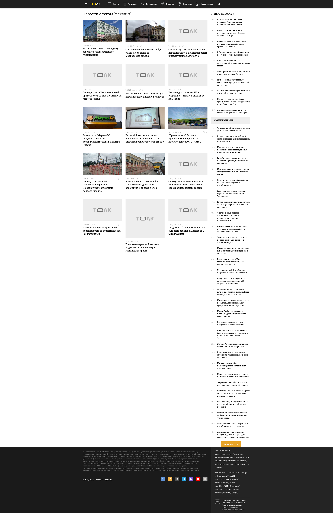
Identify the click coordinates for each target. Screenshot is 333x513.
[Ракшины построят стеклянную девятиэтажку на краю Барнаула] (145, 75)
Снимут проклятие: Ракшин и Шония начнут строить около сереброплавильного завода (186, 184)
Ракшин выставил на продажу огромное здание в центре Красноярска (100, 51)
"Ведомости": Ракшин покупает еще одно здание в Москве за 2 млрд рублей (186, 230)
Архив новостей (231, 444)
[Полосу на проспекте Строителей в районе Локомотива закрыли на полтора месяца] (102, 164)
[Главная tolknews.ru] (95, 4)
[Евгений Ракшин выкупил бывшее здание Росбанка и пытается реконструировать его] (145, 118)
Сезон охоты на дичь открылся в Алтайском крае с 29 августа (232, 424)
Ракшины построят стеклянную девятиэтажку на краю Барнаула (145, 95)
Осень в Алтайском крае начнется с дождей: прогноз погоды (233, 92)
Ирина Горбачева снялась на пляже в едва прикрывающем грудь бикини (231, 314)
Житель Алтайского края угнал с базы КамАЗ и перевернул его (232, 345)
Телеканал (132, 4)
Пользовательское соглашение (233, 503)
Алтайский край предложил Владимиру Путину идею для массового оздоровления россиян (233, 434)
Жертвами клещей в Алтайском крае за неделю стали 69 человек (232, 383)
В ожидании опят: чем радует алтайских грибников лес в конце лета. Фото (233, 355)
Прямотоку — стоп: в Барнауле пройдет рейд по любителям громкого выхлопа (231, 44)
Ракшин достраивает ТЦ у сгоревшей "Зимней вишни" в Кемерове (186, 95)
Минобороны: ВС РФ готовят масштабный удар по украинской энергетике (233, 82)
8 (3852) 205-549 (225, 489)
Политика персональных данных (234, 500)
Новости (116, 4)
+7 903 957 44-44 (225, 479)
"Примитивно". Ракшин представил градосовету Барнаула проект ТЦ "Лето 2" (185, 138)
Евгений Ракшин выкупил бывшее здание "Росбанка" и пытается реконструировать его (145, 138)
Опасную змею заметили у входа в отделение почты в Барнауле (233, 72)
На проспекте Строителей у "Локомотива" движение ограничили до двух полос (142, 184)
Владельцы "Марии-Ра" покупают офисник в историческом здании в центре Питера (101, 140)
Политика (170, 4)
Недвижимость (207, 4)
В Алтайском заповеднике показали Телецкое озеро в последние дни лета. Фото (229, 22)
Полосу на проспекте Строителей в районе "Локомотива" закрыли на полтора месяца (98, 186)
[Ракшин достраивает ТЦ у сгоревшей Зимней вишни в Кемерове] (187, 75)
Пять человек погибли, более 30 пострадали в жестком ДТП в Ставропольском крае (232, 229)
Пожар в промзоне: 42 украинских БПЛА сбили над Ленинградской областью (233, 251)
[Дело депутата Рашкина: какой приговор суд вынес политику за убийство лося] (102, 75)
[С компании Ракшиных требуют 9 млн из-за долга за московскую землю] (145, 31)
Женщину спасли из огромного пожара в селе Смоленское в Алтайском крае (232, 240)
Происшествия (151, 4)
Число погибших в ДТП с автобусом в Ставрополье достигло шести (233, 63)
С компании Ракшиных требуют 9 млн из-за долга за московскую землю (145, 52)
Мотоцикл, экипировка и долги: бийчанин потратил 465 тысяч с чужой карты (232, 415)
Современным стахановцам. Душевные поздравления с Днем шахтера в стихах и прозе (233, 292)
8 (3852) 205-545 (225, 486)
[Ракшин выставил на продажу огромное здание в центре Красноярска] (102, 31)
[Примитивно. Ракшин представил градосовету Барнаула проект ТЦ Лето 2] (187, 118)
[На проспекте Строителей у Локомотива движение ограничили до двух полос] (145, 164)
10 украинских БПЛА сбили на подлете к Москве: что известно (232, 271)
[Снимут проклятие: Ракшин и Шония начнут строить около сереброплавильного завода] (187, 164)
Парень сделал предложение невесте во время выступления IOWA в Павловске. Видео (232, 150)
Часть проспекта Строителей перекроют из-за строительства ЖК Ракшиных (102, 230)
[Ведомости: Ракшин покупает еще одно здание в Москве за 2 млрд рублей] (187, 210)
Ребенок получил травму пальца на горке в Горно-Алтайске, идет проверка (232, 404)
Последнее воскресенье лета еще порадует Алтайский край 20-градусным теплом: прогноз (233, 303)
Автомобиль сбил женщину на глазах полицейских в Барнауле (232, 111)
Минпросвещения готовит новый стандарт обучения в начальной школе (233, 171)
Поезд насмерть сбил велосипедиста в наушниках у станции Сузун (231, 366)
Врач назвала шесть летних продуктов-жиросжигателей (230, 323)
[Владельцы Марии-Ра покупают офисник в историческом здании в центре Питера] (102, 118)
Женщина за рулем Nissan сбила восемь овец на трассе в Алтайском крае (232, 182)
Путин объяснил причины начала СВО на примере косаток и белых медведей (233, 204)
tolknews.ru (226, 451)
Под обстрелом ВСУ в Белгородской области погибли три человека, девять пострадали (233, 393)
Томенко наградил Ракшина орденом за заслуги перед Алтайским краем (142, 247)
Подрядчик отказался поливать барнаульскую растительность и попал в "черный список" (232, 333)
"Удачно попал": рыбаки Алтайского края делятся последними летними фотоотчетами (229, 217)
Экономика (187, 4)
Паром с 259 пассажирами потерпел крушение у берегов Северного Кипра (231, 33)
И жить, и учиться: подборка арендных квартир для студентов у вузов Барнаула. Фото (233, 101)
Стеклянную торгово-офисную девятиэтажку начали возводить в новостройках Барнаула (187, 52)
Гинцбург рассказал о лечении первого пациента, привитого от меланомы (232, 160)
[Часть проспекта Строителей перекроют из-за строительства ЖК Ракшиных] (102, 210)
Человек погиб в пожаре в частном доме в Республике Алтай (233, 129)
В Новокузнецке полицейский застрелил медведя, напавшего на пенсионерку (233, 139)
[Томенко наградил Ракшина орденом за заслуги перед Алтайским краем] (145, 218)
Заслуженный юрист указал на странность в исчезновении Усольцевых (231, 193)
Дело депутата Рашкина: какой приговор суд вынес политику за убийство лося (102, 95)
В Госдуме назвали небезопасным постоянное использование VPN (233, 53)
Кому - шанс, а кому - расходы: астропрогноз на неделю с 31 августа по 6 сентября (231, 281)
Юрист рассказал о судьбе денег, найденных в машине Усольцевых (233, 375)
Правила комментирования (232, 505)
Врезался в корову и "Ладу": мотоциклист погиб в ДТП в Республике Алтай (230, 262)
